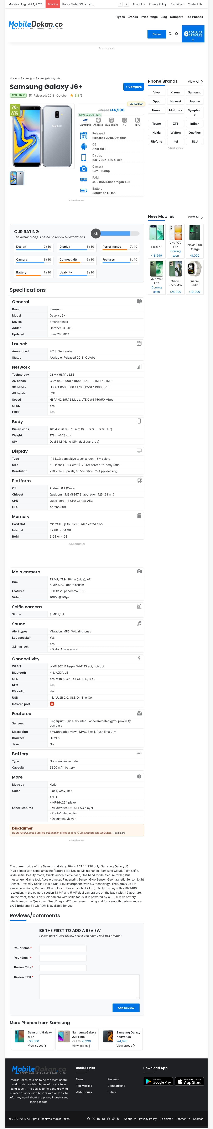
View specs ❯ (37, 1045)
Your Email (23, 957)
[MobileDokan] (36, 25)
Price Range (149, 17)
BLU (195, 141)
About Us (139, 4)
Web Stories (84, 1092)
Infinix (194, 123)
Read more (119, 832)
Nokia (156, 132)
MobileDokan (61, 1118)
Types (120, 17)
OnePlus (195, 132)
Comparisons (116, 1085)
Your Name (23, 948)
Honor (156, 110)
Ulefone (156, 141)
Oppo (157, 101)
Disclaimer (177, 4)
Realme (194, 101)
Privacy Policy (157, 4)
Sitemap (198, 1118)
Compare (176, 17)
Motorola (175, 110)
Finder (157, 34)
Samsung (85, 124)
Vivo (156, 92)
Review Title (23, 967)
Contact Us (195, 4)
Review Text (23, 977)
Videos (112, 1092)
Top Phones (194, 17)
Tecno (156, 123)
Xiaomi (176, 92)
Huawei (175, 101)
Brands (133, 17)
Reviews (113, 1079)
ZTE (175, 123)
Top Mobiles (84, 1085)
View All (193, 81)
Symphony (195, 112)
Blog (164, 17)
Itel (175, 141)
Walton (176, 132)
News (79, 1079)
